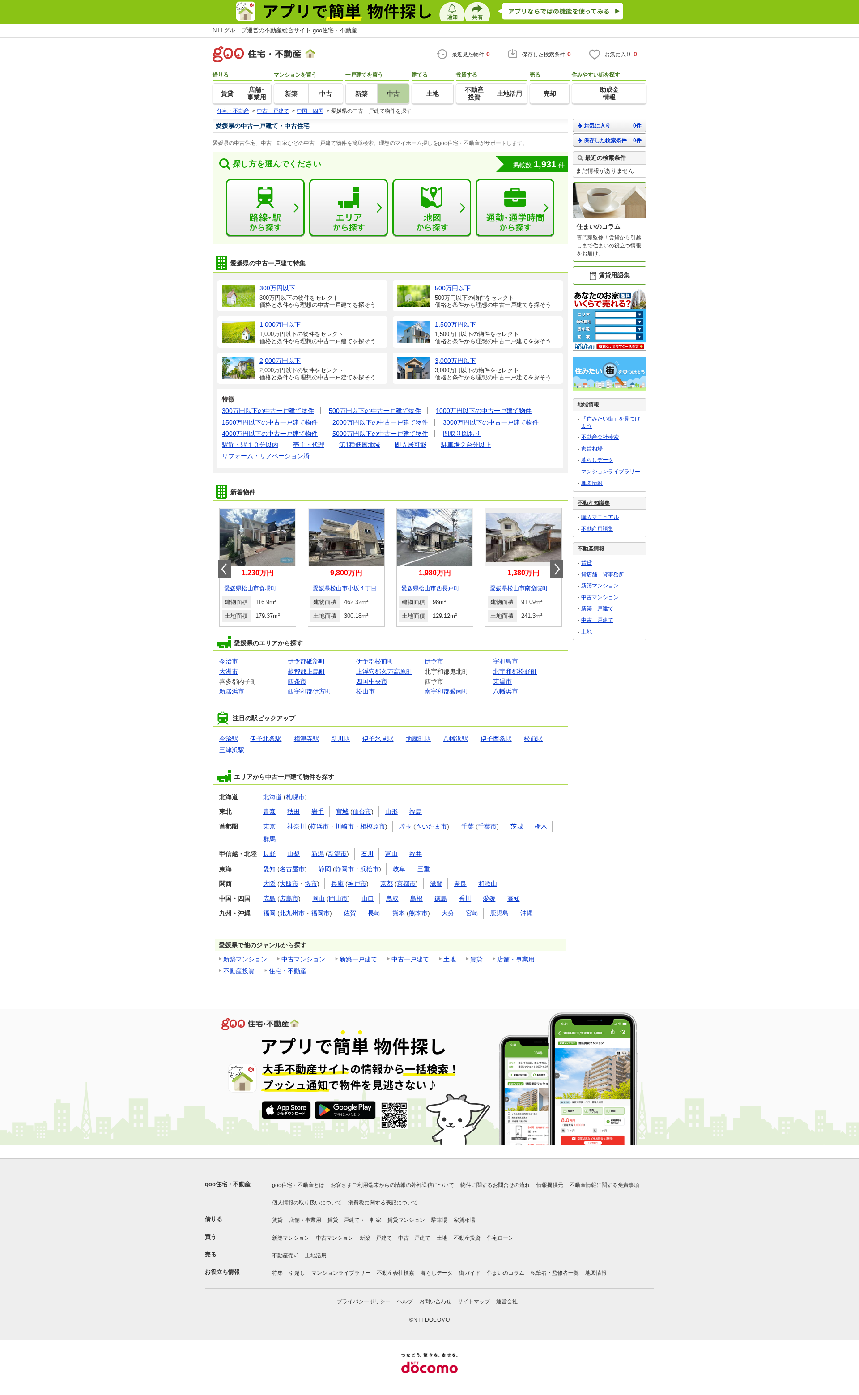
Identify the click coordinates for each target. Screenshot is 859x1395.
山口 (367, 898)
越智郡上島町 (306, 671)
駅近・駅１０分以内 (250, 444)
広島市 (289, 898)
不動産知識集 (594, 503)
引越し (297, 1273)
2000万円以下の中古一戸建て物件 (380, 422)
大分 (448, 913)
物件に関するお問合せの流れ (495, 1185)
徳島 (440, 898)
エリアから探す (348, 208)
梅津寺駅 (306, 738)
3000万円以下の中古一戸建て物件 (491, 422)
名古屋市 (292, 868)
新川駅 (340, 738)
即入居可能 (410, 444)
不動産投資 (239, 970)
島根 (416, 898)
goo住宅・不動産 (228, 1184)
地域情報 (588, 404)
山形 (391, 811)
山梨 (293, 853)
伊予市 (434, 661)
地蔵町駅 (418, 738)
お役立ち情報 (222, 1271)
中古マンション (303, 959)
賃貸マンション (406, 1220)
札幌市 (295, 796)
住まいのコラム (505, 1273)
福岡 (269, 913)
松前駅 (533, 738)
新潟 (317, 853)
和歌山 (487, 883)
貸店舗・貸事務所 (602, 574)
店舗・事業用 (516, 959)
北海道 (272, 796)
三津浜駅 (231, 749)
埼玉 (405, 826)
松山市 (365, 691)
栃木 (541, 826)
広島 (269, 898)
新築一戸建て (358, 959)
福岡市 (320, 913)
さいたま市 (431, 826)
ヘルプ (405, 1301)
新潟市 (337, 853)
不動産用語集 (597, 529)
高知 (513, 898)
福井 (415, 853)
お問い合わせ (435, 1301)
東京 (269, 826)
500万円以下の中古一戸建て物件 (375, 410)
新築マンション (245, 959)
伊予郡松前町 (375, 661)
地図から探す (431, 208)
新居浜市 (231, 691)
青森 (269, 811)
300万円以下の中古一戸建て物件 (268, 410)
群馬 (269, 838)
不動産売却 (285, 1255)
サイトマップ (474, 1301)
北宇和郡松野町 (515, 671)
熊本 (398, 913)
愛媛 (489, 898)
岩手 (317, 811)
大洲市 (228, 671)
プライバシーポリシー (364, 1301)
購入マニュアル (600, 517)
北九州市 (292, 913)
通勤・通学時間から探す (515, 208)
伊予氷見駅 (378, 738)
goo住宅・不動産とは (298, 1185)
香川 (465, 898)
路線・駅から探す (265, 208)
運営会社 (507, 1301)
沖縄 (526, 913)
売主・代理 (308, 444)
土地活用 (316, 1255)
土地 (449, 959)
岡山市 (338, 898)
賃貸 (476, 959)
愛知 (269, 868)
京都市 (406, 883)
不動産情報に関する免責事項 (604, 1185)
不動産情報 (591, 548)
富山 (391, 853)
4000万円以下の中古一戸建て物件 (270, 433)
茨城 (516, 826)
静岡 (325, 868)
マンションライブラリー (610, 471)
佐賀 (350, 913)
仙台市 (362, 811)
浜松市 (369, 868)
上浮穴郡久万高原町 (384, 671)
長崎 (374, 913)
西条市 (297, 681)
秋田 (293, 811)
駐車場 (439, 1220)
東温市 (502, 681)
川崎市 (344, 826)
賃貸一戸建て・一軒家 (354, 1220)
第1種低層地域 (359, 444)
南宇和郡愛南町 (446, 691)
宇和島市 (505, 661)
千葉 (467, 826)
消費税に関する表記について (383, 1202)
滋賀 (436, 883)
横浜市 (319, 826)
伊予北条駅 (265, 738)
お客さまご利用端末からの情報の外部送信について (392, 1185)
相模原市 (372, 826)
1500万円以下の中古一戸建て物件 (270, 422)
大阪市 (289, 883)
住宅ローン (500, 1238)
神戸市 (357, 883)
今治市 (228, 661)
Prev (224, 569)
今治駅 (228, 738)
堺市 (311, 883)
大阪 (269, 883)
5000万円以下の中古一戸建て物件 (380, 433)
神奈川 (296, 826)
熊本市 (418, 913)
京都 (386, 883)
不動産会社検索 (600, 437)
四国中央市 (371, 681)
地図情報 (592, 483)
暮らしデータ (597, 460)
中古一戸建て (410, 959)
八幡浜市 (505, 691)
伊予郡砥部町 (306, 661)
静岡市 (344, 868)
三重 (423, 868)
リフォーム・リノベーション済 (266, 455)
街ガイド (470, 1273)
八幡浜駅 (455, 738)
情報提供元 (549, 1185)
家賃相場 (592, 449)
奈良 (460, 883)
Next (556, 569)
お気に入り (613, 126)
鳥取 (392, 898)
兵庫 (337, 883)
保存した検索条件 (613, 140)
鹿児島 (499, 913)
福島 (415, 811)
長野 (269, 853)
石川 (367, 853)
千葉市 (487, 826)
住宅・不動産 (287, 970)
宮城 (342, 811)
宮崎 (472, 913)
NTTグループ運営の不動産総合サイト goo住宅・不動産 (285, 30)
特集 (277, 1273)
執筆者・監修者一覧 (555, 1273)
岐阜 (399, 868)
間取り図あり (462, 433)
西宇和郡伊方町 (310, 691)
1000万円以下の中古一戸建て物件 (484, 410)
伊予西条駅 (496, 738)
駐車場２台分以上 (466, 444)
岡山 (318, 898)
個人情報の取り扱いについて (307, 1202)
